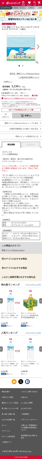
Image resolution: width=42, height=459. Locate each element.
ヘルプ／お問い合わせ (29, 391)
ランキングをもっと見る (33, 284)
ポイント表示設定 (8, 436)
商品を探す (6, 391)
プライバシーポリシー (29, 420)
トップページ (5, 8)
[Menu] (3, 3)
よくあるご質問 (26, 403)
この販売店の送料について (28, 77)
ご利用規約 (25, 414)
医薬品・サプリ (19, 8)
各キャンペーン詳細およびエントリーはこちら (20, 98)
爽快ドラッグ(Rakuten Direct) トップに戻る (21, 123)
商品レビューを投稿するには (27, 136)
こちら (29, 451)
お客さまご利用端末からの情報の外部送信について (29, 427)
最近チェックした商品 (10, 403)
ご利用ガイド (7, 442)
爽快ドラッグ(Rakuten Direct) (13, 250)
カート (4, 425)
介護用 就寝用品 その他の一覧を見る (23, 129)
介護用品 (31, 8)
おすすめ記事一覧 (8, 420)
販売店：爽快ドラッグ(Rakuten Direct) (24, 74)
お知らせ (24, 397)
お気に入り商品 (7, 397)
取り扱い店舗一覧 (8, 414)
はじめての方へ (26, 408)
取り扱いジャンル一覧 (10, 408)
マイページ (6, 431)
